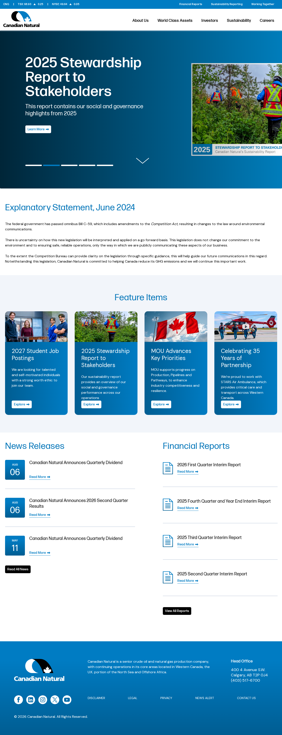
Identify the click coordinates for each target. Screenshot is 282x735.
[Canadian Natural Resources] (21, 20)
